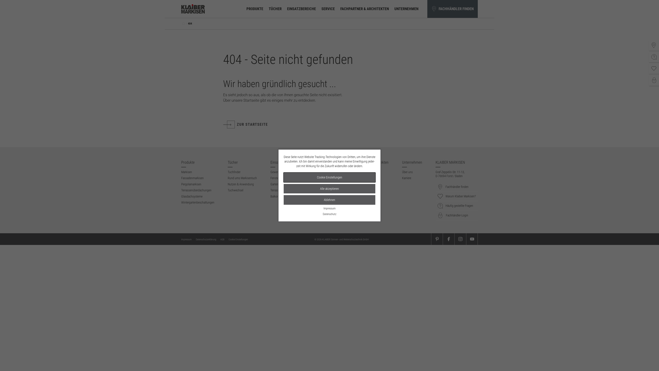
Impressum (329, 208)
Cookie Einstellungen (329, 177)
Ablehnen (329, 200)
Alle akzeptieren (329, 188)
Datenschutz (329, 214)
